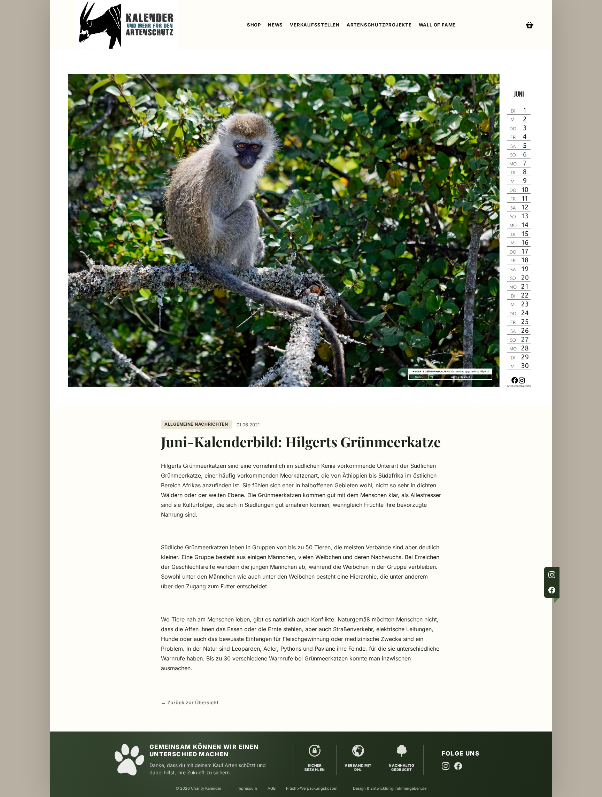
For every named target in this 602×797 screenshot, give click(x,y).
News (275, 25)
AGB (272, 788)
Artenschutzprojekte (379, 25)
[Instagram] (551, 574)
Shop (254, 25)
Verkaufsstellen (315, 25)
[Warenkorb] (529, 25)
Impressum (247, 788)
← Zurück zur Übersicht (189, 702)
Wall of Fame (437, 25)
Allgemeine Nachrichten (196, 424)
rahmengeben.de (410, 788)
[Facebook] (551, 590)
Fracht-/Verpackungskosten (312, 788)
